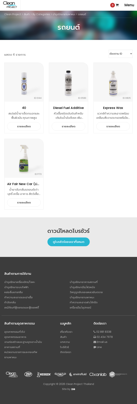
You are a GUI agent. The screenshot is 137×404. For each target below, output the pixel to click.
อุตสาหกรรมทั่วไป (14, 332)
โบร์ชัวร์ (64, 347)
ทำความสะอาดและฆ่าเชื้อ (18, 297)
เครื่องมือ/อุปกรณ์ (80, 307)
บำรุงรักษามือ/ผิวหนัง (82, 287)
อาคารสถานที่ (12, 347)
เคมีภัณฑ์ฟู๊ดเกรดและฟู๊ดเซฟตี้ (21, 307)
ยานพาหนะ (10, 357)
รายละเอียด (24, 126)
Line (99, 347)
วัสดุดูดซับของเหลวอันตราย (86, 292)
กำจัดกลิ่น (10, 302)
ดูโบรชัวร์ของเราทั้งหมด (68, 242)
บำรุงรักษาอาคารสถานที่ (84, 282)
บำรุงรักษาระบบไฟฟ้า (16, 287)
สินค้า (63, 337)
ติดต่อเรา (65, 352)
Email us (101, 342)
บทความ (65, 342)
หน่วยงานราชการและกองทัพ (20, 352)
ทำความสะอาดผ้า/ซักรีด (84, 302)
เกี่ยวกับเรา (66, 332)
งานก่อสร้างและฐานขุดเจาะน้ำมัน (23, 342)
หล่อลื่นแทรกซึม (13, 292)
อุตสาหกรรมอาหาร (15, 337)
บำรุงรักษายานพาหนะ (82, 297)
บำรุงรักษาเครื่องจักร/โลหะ (19, 282)
